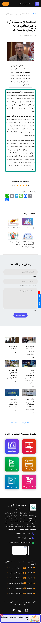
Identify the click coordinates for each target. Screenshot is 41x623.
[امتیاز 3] (21, 185)
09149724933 (21, 538)
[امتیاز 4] (18, 185)
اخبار (34, 14)
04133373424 (21, 533)
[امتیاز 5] (15, 185)
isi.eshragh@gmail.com (17, 542)
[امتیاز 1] (27, 185)
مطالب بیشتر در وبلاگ (22, 422)
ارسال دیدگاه (20, 315)
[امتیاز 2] (24, 185)
